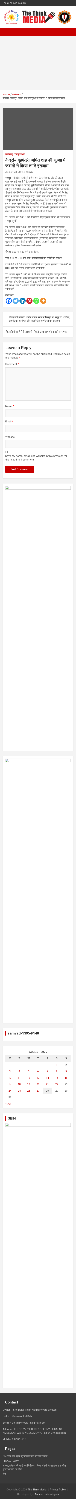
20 (38, 1084)
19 (28, 1084)
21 (47, 1084)
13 (38, 1077)
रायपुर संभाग (19, 154)
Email (9, 421)
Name (9, 406)
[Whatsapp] (36, 301)
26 (28, 1090)
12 (28, 1077)
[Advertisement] (38, 63)
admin (29, 172)
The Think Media (37, 1489)
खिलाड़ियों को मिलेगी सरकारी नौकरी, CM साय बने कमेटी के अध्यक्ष (36, 331)
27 (38, 1090)
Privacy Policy (11, 1461)
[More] (43, 301)
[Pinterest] (29, 301)
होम (4, 1474)
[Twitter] (16, 301)
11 (19, 1077)
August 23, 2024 (14, 172)
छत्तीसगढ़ (9, 154)
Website (10, 436)
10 (9, 1077)
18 (19, 1084)
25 (19, 1090)
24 (9, 1090)
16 (66, 1077)
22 (56, 1084)
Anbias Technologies (47, 1494)
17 (9, 1084)
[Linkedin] (22, 301)
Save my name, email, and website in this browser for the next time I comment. (36, 457)
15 (56, 1077)
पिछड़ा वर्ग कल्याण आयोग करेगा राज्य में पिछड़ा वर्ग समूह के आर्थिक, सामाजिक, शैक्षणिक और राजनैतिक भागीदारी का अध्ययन (39, 319)
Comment (12, 364)
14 (47, 1077)
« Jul (8, 1103)
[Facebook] (9, 301)
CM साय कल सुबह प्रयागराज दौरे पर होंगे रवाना (25, 1456)
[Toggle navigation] (7, 32)
